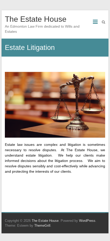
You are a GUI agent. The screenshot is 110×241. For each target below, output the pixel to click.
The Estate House (36, 19)
